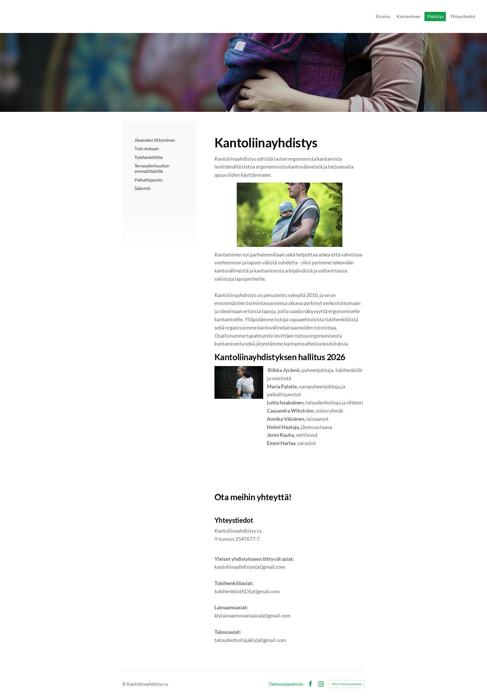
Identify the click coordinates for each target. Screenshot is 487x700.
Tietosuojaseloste (286, 684)
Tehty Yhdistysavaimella (346, 684)
